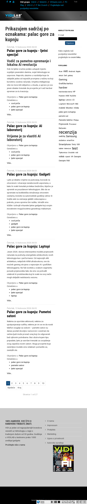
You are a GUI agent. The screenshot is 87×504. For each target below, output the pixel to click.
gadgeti (14, 224)
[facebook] (7, 2)
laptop (14, 296)
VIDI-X (30, 5)
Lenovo (69, 100)
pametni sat (63, 116)
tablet (61, 148)
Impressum (52, 425)
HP (74, 92)
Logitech (62, 104)
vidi (76, 152)
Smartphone (65, 144)
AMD (65, 71)
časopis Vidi (64, 160)
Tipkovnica (63, 152)
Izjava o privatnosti (55, 438)
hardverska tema (65, 92)
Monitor (69, 108)
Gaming (63, 79)
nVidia (76, 108)
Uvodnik (71, 152)
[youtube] (13, 2)
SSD (78, 144)
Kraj (19, 387)
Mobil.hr (43, 2)
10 (43, 383)
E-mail (61, 35)
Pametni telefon (66, 120)
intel (67, 96)
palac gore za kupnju (20, 106)
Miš (76, 104)
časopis (77, 156)
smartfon (70, 140)
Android (72, 71)
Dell (65, 75)
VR (72, 156)
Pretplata (51, 429)
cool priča (15, 103)
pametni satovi (17, 365)
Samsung (71, 136)
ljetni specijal (17, 110)
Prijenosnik (63, 124)
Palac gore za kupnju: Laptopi (28, 246)
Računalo (62, 128)
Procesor (72, 124)
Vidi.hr (34, 2)
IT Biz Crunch (41, 5)
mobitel (62, 108)
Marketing (51, 434)
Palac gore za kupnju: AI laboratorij (24, 128)
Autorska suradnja (55, 443)
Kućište (73, 96)
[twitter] (10, 2)
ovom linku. (76, 57)
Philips (76, 120)
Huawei (62, 96)
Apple (78, 71)
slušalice (62, 140)
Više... (9, 114)
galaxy (70, 75)
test (75, 148)
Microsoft (70, 104)
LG (73, 100)
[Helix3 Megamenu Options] (81, 15)
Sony (74, 144)
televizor (67, 148)
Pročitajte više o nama (15, 445)
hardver (63, 87)
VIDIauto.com (56, 2)
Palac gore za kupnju (28, 97)
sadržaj (62, 136)
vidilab (61, 156)
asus (61, 75)
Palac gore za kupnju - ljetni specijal (27, 52)
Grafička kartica (66, 83)
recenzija (68, 132)
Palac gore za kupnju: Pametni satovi (29, 314)
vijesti (67, 156)
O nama (50, 421)
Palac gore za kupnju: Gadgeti (28, 174)
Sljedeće (11, 387)
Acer (60, 71)
